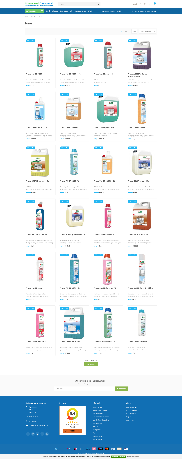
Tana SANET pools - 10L (104, 127)
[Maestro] (100, 448)
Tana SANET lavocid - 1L (36, 341)
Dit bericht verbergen (118, 456)
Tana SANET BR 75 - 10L (70, 74)
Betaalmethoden (98, 414)
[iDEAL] (75, 448)
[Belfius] (69, 448)
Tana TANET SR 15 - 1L (69, 181)
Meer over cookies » (133, 456)
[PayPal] (119, 448)
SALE (90, 11)
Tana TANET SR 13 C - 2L (104, 181)
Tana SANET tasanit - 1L (36, 288)
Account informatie (132, 407)
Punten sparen (97, 439)
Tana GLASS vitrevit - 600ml (140, 288)
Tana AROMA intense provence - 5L (137, 75)
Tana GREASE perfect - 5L (37, 181)
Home (26, 16)
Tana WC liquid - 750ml (36, 234)
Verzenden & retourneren (101, 417)
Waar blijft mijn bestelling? (101, 420)
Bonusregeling (97, 423)
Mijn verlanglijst (131, 414)
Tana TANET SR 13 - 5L (69, 127)
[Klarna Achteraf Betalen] (94, 448)
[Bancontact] (113, 448)
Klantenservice (80, 11)
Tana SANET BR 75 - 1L (35, 74)
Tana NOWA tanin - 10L (138, 181)
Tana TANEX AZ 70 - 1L (70, 288)
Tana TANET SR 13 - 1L (137, 127)
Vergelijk (128, 417)
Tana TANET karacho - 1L (139, 341)
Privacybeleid (97, 430)
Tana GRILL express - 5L (138, 234)
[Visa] (125, 448)
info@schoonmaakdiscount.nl (38, 425)
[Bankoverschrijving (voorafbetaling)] (62, 448)
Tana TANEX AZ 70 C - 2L (37, 127)
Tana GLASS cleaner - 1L (104, 341)
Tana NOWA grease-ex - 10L (72, 234)
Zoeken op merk (66, 11)
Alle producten (130, 420)
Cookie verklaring (98, 436)
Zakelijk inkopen (52, 11)
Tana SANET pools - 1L (103, 74)
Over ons (95, 426)
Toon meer (90, 364)
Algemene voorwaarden (100, 433)
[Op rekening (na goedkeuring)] (81, 448)
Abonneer (122, 389)
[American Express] (56, 448)
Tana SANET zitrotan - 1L (105, 288)
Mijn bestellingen (131, 410)
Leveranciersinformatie (100, 410)
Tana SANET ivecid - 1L (104, 234)
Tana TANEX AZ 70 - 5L (70, 341)
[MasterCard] (106, 448)
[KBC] (87, 448)
